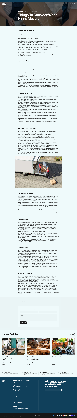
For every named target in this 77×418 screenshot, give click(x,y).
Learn (13, 398)
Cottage (14, 385)
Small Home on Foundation (17, 386)
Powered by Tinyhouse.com (17, 402)
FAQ (13, 399)
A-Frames (14, 382)
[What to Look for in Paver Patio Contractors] (63, 346)
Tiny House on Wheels (16, 389)
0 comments (9, 356)
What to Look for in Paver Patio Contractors (61, 358)
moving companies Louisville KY (48, 44)
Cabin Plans (14, 383)
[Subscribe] (61, 390)
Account (14, 400)
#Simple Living (20, 11)
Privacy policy (6, 416)
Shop (26, 382)
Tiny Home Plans (15, 396)
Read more (3, 364)
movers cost (32, 99)
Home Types (28, 383)
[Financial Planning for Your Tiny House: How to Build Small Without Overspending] (38, 346)
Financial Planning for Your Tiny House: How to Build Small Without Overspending (38, 358)
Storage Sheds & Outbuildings (17, 390)
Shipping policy (14, 416)
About (27, 385)
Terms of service (10, 416)
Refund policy (3, 416)
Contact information (19, 416)
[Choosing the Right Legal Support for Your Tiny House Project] (13, 346)
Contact (27, 386)
